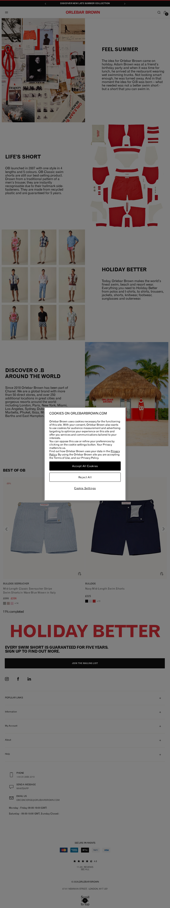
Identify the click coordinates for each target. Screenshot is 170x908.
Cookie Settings (85, 488)
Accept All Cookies (85, 466)
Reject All (85, 477)
